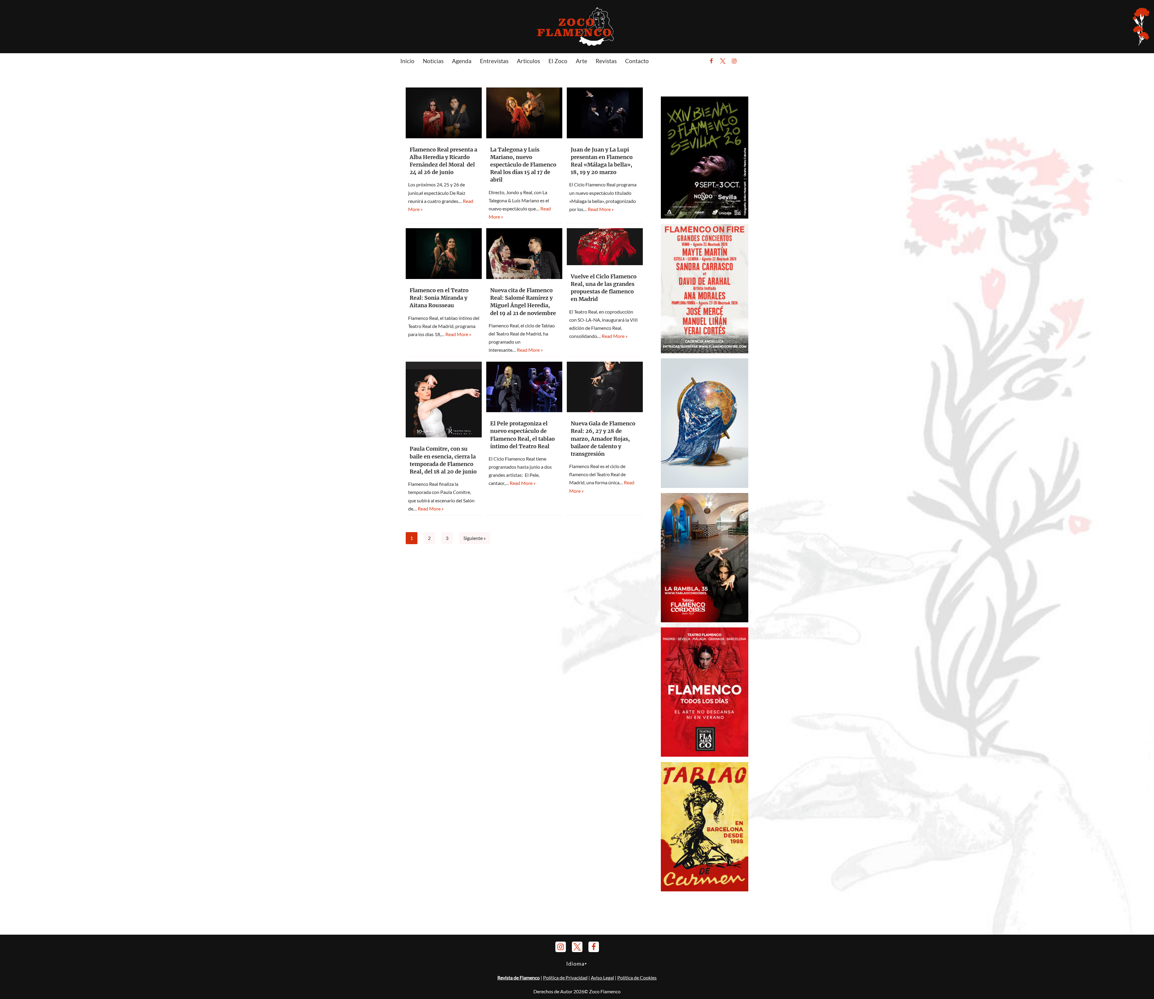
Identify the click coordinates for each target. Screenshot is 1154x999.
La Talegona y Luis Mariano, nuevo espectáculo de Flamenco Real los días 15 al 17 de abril (523, 164)
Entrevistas (494, 60)
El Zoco (557, 60)
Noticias (433, 60)
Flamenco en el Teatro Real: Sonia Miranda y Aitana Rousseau (439, 298)
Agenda (462, 60)
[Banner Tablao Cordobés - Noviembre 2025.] (704, 620)
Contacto (637, 60)
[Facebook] (711, 61)
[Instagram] (734, 61)
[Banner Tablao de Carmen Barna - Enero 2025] (704, 889)
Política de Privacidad (565, 977)
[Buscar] (749, 61)
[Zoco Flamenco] (577, 26)
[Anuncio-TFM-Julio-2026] (704, 755)
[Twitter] (723, 61)
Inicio (407, 60)
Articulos (528, 60)
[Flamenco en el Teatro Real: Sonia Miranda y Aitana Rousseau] (444, 253)
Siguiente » (474, 538)
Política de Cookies (637, 977)
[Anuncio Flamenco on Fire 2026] (704, 351)
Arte (581, 60)
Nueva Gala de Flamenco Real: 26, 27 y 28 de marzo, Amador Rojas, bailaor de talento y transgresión (603, 438)
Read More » (601, 209)
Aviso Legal (602, 977)
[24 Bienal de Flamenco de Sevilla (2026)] (704, 216)
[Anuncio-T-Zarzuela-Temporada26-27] (704, 486)
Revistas (606, 60)
